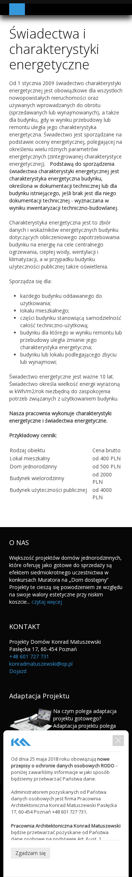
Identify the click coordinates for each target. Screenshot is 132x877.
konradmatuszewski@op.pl (41, 663)
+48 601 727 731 (29, 656)
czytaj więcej (47, 601)
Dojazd (17, 671)
